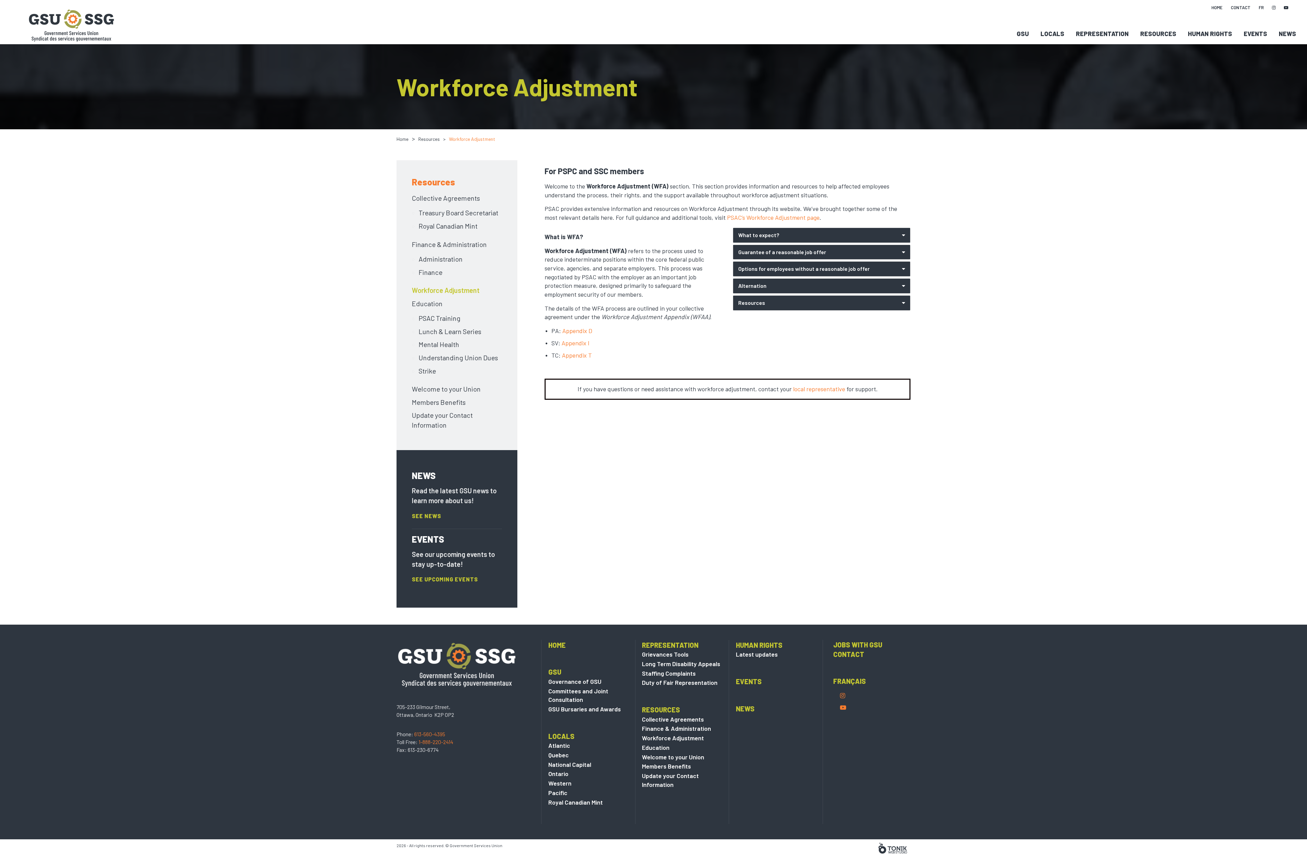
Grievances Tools (665, 654)
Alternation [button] (752, 285)
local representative (819, 389)
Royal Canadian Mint (448, 226)
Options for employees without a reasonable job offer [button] (804, 268)
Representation (1102, 34)
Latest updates (757, 654)
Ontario (558, 773)
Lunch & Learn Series (450, 331)
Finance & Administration (449, 244)
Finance (430, 272)
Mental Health (439, 344)
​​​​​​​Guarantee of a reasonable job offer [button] (783, 252)
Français (849, 681)
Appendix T (577, 355)
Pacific (557, 792)
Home (402, 139)
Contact (848, 654)
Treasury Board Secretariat (458, 213)
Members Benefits (439, 402)
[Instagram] (842, 695)
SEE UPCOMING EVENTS (445, 579)
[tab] (821, 235)
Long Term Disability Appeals (681, 664)
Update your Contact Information (442, 420)
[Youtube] (843, 707)
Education (427, 303)
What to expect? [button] (758, 235)
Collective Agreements (446, 198)
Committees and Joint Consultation (578, 695)
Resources (1158, 34)
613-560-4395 (429, 734)
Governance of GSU (574, 681)
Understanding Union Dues (458, 357)
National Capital (569, 764)
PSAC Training (440, 318)
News (1287, 34)
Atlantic (559, 745)
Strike (427, 371)
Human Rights (1210, 34)
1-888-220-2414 (436, 742)
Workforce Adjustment (446, 290)
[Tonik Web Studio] (892, 847)
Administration (441, 259)
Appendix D (577, 330)
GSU (1023, 34)
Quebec (558, 755)
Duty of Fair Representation (679, 682)
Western (559, 783)
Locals (1052, 34)
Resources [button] (751, 302)
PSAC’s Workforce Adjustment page (773, 217)
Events (1255, 34)
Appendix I (576, 343)
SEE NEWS (426, 516)
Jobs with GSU (857, 645)
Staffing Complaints (669, 673)
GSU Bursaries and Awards (584, 709)
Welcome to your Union (446, 389)
